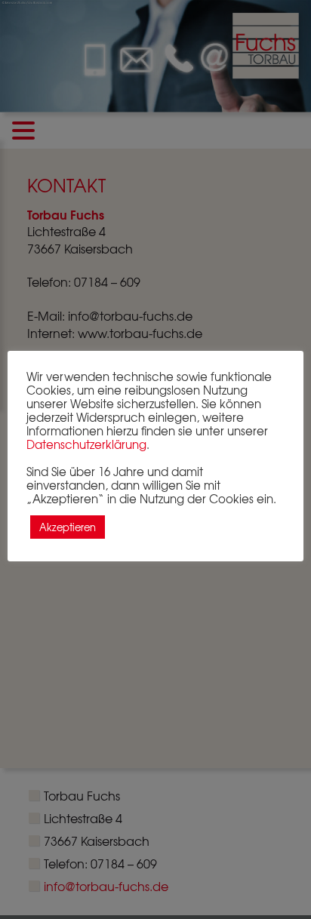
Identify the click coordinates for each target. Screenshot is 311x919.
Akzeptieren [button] (67, 527)
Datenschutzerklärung (86, 444)
